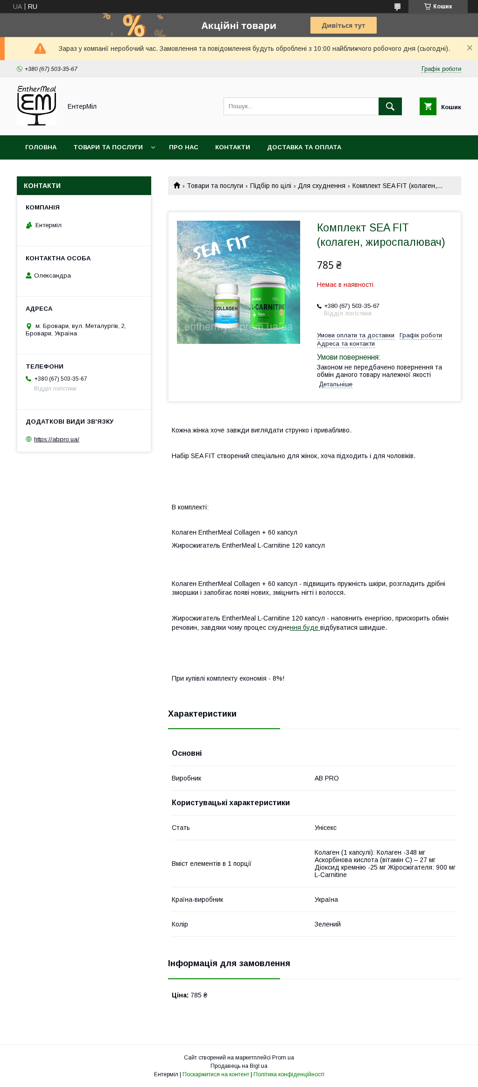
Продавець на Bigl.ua (239, 1066)
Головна (40, 147)
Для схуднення (321, 185)
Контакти (232, 147)
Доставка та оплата (304, 147)
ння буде (305, 627)
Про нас (183, 147)
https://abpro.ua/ (56, 439)
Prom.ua (283, 1057)
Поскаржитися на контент (216, 1074)
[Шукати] (390, 106)
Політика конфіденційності (288, 1074)
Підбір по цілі (270, 185)
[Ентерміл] (36, 123)
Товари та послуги (108, 147)
